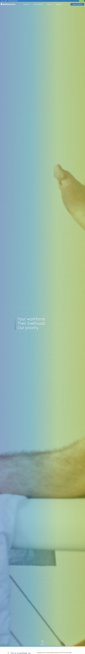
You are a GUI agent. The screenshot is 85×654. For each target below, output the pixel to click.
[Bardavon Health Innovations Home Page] (8, 4)
